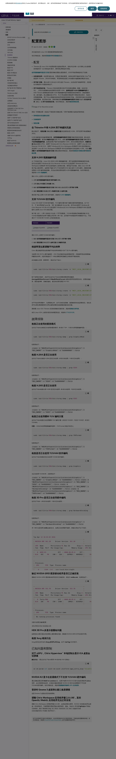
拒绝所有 (103, 8)
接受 (92, 8)
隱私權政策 (19, 3)
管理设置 (81, 8)
